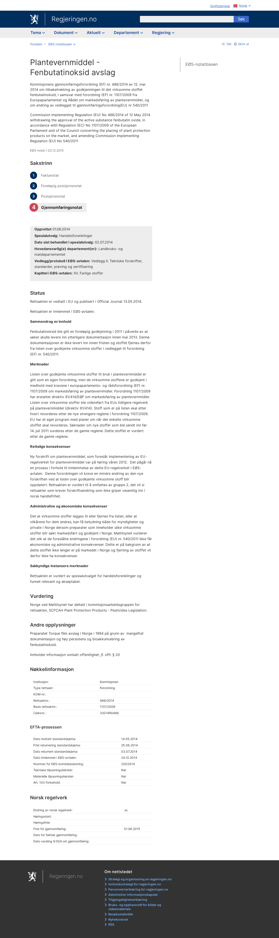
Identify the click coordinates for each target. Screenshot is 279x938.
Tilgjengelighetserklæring (127, 899)
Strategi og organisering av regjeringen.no (140, 879)
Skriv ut (243, 44)
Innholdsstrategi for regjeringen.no (134, 884)
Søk (241, 19)
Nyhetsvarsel (118, 919)
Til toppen (93, 854)
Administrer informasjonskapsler (133, 894)
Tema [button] (36, 32)
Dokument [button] (64, 32)
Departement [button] (127, 32)
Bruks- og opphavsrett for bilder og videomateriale (134, 907)
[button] (61, 44)
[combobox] (187, 19)
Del (228, 44)
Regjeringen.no (74, 19)
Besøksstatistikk (120, 914)
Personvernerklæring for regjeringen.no (138, 889)
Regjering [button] (161, 32)
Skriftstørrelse (220, 6)
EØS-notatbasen (201, 64)
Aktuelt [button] (94, 32)
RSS (111, 924)
